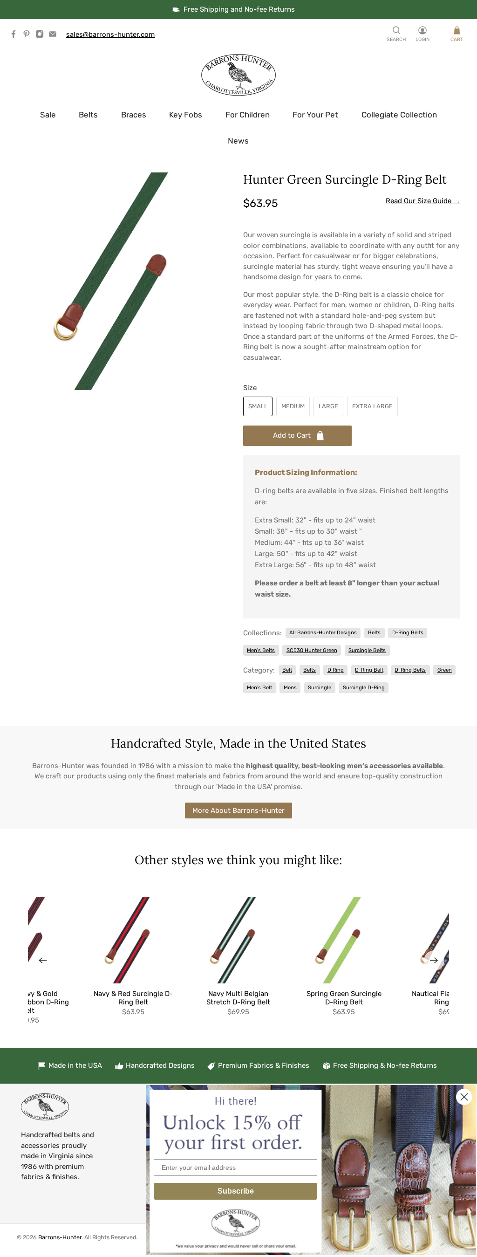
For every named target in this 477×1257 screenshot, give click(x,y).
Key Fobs (185, 114)
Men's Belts (261, 650)
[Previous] (43, 960)
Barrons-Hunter (60, 1237)
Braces (133, 114)
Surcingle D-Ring (364, 687)
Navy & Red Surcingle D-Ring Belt (133, 997)
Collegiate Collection (399, 114)
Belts (88, 114)
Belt (287, 669)
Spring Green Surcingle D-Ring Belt (344, 997)
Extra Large (372, 406)
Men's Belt (259, 687)
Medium (293, 406)
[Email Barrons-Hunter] (54, 36)
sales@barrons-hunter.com (110, 34)
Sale (48, 114)
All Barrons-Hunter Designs (323, 632)
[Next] (434, 960)
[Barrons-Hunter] (238, 75)
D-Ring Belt (369, 669)
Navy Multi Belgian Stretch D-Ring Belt (238, 997)
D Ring (335, 669)
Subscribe (236, 1191)
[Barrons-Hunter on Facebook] (15, 36)
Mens (290, 687)
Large (328, 406)
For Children (247, 114)
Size (250, 388)
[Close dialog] (464, 1097)
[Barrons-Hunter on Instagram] (41, 36)
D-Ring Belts (407, 632)
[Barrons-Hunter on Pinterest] (28, 36)
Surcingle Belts (367, 650)
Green (444, 669)
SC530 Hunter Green (311, 650)
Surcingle (319, 687)
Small (257, 406)
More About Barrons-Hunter (238, 810)
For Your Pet (315, 114)
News (238, 140)
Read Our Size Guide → (423, 201)
